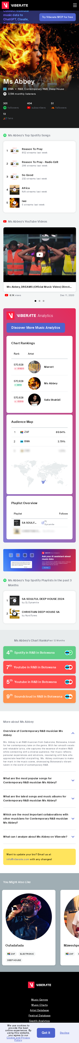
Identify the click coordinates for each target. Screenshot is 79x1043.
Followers (64, 513)
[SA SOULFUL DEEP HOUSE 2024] (14, 600)
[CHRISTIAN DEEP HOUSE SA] (14, 613)
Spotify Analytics (39, 1020)
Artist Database (39, 1010)
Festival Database (40, 1015)
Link (43, 522)
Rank (16, 353)
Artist (31, 353)
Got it (46, 1033)
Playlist (18, 513)
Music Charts (39, 1005)
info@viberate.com (17, 859)
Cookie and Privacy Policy (18, 1039)
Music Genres (39, 999)
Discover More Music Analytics (35, 328)
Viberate (15, 5)
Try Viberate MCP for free (57, 17)
